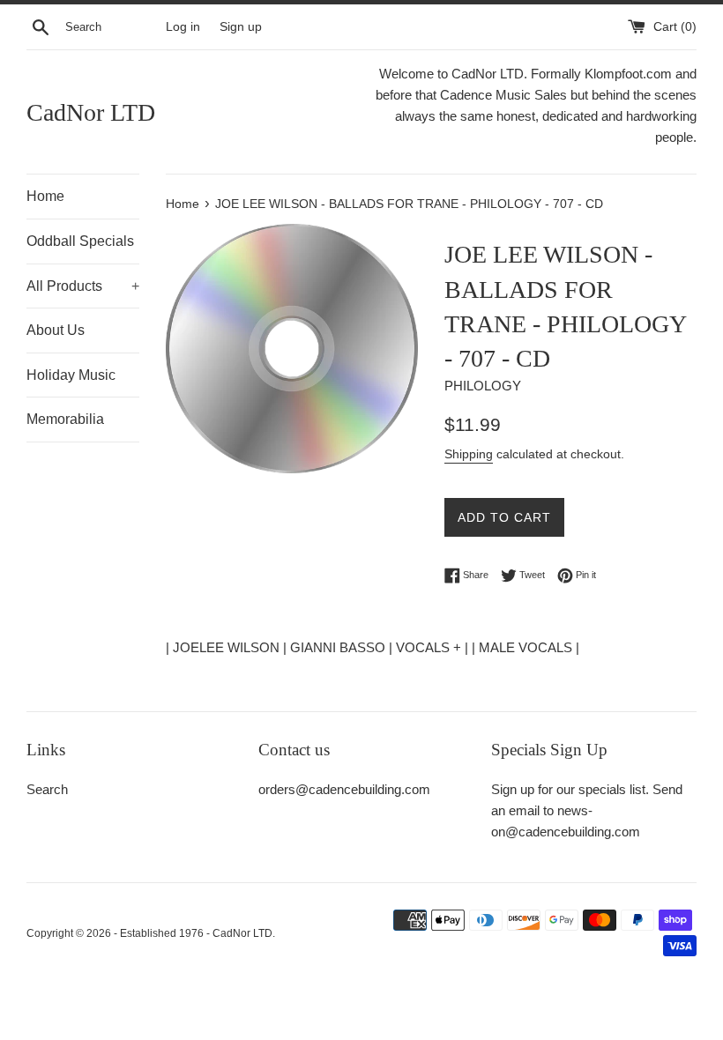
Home (45, 196)
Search (47, 789)
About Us (55, 330)
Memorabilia (65, 419)
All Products (82, 286)
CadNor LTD (90, 112)
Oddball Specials (80, 241)
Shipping (468, 454)
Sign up (241, 26)
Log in (183, 26)
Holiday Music (71, 375)
